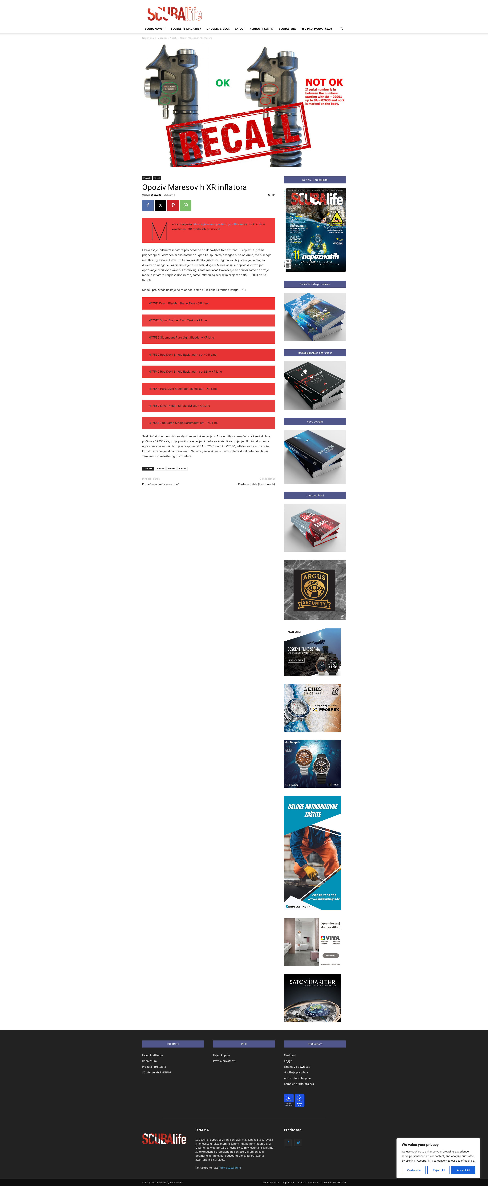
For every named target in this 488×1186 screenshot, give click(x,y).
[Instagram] (298, 1142)
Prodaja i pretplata (154, 1066)
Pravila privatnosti (224, 1061)
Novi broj (290, 1055)
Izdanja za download (297, 1066)
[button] (341, 29)
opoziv (182, 468)
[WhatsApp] (185, 205)
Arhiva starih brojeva (297, 1078)
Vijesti (173, 37)
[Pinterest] (173, 205)
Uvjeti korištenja (152, 1055)
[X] (160, 205)
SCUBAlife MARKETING (156, 1072)
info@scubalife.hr (230, 1167)
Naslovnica (148, 37)
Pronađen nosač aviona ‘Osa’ (160, 484)
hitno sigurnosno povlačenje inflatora (218, 224)
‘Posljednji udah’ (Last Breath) (256, 484)
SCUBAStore (287, 28)
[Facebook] (148, 205)
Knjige (288, 1061)
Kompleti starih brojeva (299, 1084)
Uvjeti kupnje (221, 1055)
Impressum (149, 1061)
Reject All (439, 1170)
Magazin (162, 37)
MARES (171, 468)
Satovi (239, 28)
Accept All (463, 1170)
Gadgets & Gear (218, 28)
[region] (438, 1158)
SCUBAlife (156, 194)
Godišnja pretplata (296, 1072)
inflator (160, 468)
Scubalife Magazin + (186, 28)
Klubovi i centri (262, 28)
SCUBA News (153, 28)
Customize (414, 1170)
